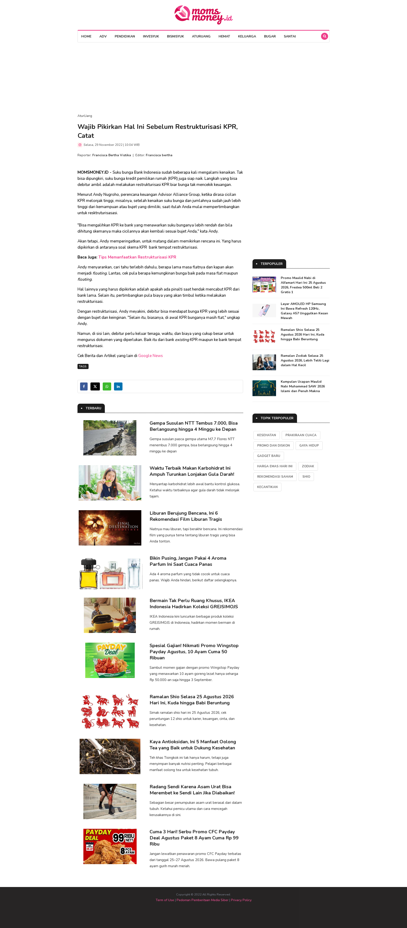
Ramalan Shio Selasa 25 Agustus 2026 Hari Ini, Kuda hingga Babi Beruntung (192, 700)
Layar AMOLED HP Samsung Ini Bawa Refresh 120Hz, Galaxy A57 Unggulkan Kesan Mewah (304, 311)
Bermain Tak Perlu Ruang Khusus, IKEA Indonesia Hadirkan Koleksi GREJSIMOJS (194, 603)
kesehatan (266, 435)
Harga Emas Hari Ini (275, 466)
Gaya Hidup (309, 445)
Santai (290, 36)
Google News (150, 355)
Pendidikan (125, 36)
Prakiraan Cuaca (301, 435)
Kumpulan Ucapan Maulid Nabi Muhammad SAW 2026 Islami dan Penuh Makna (303, 386)
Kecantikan (267, 487)
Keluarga (247, 36)
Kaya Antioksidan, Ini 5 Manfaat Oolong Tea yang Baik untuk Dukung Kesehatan (193, 745)
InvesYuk (151, 36)
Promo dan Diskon (273, 445)
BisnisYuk (175, 36)
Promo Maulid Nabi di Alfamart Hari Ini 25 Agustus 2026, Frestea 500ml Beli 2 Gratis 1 (303, 285)
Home (86, 36)
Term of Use (165, 900)
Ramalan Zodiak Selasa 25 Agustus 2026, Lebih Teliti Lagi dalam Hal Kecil (305, 360)
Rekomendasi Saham (275, 477)
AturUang (201, 36)
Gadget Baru (268, 456)
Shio (306, 477)
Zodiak (308, 466)
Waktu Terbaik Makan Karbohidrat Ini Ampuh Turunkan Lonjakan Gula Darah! (192, 471)
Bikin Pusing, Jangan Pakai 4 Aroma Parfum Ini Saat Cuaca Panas (188, 561)
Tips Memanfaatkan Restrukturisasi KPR (137, 257)
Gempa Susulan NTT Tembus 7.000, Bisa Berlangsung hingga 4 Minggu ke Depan (194, 426)
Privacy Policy (241, 900)
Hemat (224, 36)
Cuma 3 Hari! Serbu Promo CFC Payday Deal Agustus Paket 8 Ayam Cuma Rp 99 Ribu (194, 838)
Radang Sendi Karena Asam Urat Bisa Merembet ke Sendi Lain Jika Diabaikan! (192, 790)
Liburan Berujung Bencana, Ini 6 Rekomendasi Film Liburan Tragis (186, 516)
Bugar (270, 36)
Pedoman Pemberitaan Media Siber (202, 900)
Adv (103, 36)
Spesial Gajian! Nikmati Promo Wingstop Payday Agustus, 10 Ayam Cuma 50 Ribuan (194, 651)
